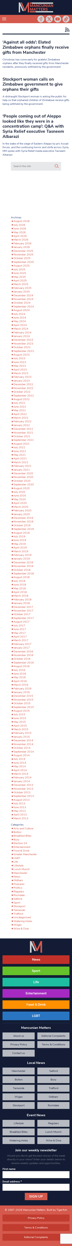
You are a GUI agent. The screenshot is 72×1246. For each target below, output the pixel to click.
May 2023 (20, 366)
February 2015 (22, 733)
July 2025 (19, 269)
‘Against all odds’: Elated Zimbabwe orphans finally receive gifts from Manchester (36, 47)
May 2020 (20, 499)
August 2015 (22, 711)
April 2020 (20, 503)
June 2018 (20, 584)
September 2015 (24, 707)
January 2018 (22, 603)
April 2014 (20, 770)
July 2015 (19, 714)
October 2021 (22, 436)
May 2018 (20, 588)
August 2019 (22, 533)
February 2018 (22, 599)
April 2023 (20, 369)
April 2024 (20, 325)
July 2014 (19, 759)
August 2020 (22, 488)
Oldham (18, 880)
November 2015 (23, 700)
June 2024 (20, 317)
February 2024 (22, 332)
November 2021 (23, 433)
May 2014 (20, 766)
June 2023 (20, 362)
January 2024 (22, 336)
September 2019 (24, 529)
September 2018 (24, 573)
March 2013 (21, 818)
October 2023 (22, 347)
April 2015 (20, 726)
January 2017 (22, 648)
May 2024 (20, 321)
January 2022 (22, 425)
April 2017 (20, 636)
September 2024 (24, 306)
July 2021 (19, 447)
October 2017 (22, 614)
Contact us (18, 1053)
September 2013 (24, 796)
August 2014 (22, 755)
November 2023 (23, 343)
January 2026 (22, 247)
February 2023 (22, 377)
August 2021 (22, 444)
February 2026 (22, 243)
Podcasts (19, 884)
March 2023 (21, 373)
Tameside (19, 910)
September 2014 (24, 752)
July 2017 (19, 625)
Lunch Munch (22, 869)
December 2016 (23, 651)
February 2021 (22, 466)
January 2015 (22, 737)
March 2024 (21, 329)
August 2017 (22, 622)
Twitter (49, 19)
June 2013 (20, 807)
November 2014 (23, 744)
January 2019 (22, 559)
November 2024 (23, 299)
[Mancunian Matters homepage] (36, 7)
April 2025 (20, 280)
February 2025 (22, 288)
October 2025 (22, 258)
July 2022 (19, 403)
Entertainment (22, 847)
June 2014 (20, 763)
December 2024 (23, 295)
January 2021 (22, 470)
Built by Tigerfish (57, 1210)
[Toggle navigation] (4, 19)
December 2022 (23, 384)
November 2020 (23, 477)
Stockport (19, 906)
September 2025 (24, 262)
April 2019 (20, 547)
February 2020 (22, 510)
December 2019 (23, 518)
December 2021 (23, 429)
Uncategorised (22, 917)
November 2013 (23, 789)
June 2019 (20, 540)
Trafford (18, 914)
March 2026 (21, 240)
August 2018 (22, 577)
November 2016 (23, 655)
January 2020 (22, 514)
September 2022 (24, 395)
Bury (16, 839)
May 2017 (20, 633)
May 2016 (20, 677)
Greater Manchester (25, 854)
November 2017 (23, 610)
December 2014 (23, 740)
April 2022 (20, 414)
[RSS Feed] (66, 30)
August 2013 (22, 800)
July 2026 (19, 225)
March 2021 (21, 462)
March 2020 (21, 507)
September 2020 (24, 484)
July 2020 (19, 492)
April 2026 (20, 236)
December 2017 (23, 607)
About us (18, 1036)
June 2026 (20, 228)
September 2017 (24, 618)
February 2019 (22, 555)
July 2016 (19, 670)
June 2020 (20, 495)
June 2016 (20, 674)
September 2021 (24, 440)
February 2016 (22, 688)
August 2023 (22, 355)
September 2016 (24, 662)
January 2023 (22, 381)
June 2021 (20, 451)
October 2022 (22, 392)
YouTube (57, 19)
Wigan (18, 925)
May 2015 (20, 722)
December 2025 (23, 251)
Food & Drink (21, 851)
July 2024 (19, 314)
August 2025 (22, 266)
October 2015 (22, 703)
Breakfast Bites (22, 836)
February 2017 (22, 644)
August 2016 (22, 666)
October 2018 (22, 570)
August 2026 (22, 221)
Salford (18, 899)
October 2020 (22, 481)
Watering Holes (23, 921)
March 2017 (21, 640)
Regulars (19, 891)
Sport (17, 902)
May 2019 (20, 544)
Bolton (17, 832)
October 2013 (22, 792)
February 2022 (22, 421)
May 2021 (20, 455)
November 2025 (23, 254)
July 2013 (19, 803)
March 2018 (21, 596)
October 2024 (22, 303)
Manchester (20, 873)
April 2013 (20, 814)
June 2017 (20, 629)
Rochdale (19, 895)
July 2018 (19, 581)
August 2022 (22, 399)
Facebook (40, 19)
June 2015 (20, 718)
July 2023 (19, 358)
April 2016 (20, 681)
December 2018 (23, 562)
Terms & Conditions (53, 1044)
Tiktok (65, 19)
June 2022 (20, 407)
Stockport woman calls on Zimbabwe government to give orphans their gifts (33, 84)
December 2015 (23, 696)
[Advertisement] (36, 194)
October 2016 (22, 659)
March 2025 (21, 284)
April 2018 (20, 592)
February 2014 (22, 777)
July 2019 (19, 536)
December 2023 (23, 340)
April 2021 (20, 458)
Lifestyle (18, 865)
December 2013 (23, 785)
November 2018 (23, 566)
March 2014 (21, 774)
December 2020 (23, 473)
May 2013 (20, 811)
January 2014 (22, 781)
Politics (18, 888)
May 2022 (20, 410)
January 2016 (22, 692)
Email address (12, 1181)
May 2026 (20, 232)
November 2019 (23, 521)
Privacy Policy (18, 1044)
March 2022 (21, 418)
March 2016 (21, 685)
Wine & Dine (21, 928)
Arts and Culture (23, 828)
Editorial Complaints (53, 1036)
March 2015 (21, 729)
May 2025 (20, 277)
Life (16, 862)
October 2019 (22, 525)
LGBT (17, 858)
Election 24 (20, 843)
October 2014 (22, 748)
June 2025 (20, 273)
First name (9, 1169)
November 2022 (23, 388)
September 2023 (24, 351)
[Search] (56, 166)
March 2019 (21, 551)
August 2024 (22, 310)
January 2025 (22, 291)
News (17, 877)
